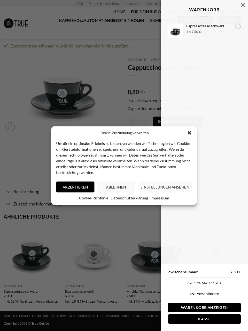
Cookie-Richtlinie (93, 198)
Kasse (204, 319)
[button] (189, 132)
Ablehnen (116, 187)
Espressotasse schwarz (205, 26)
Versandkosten (208, 294)
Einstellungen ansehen (164, 187)
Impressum (159, 198)
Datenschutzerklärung (129, 198)
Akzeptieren (75, 187)
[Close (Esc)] (243, 5)
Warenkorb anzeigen (204, 307)
